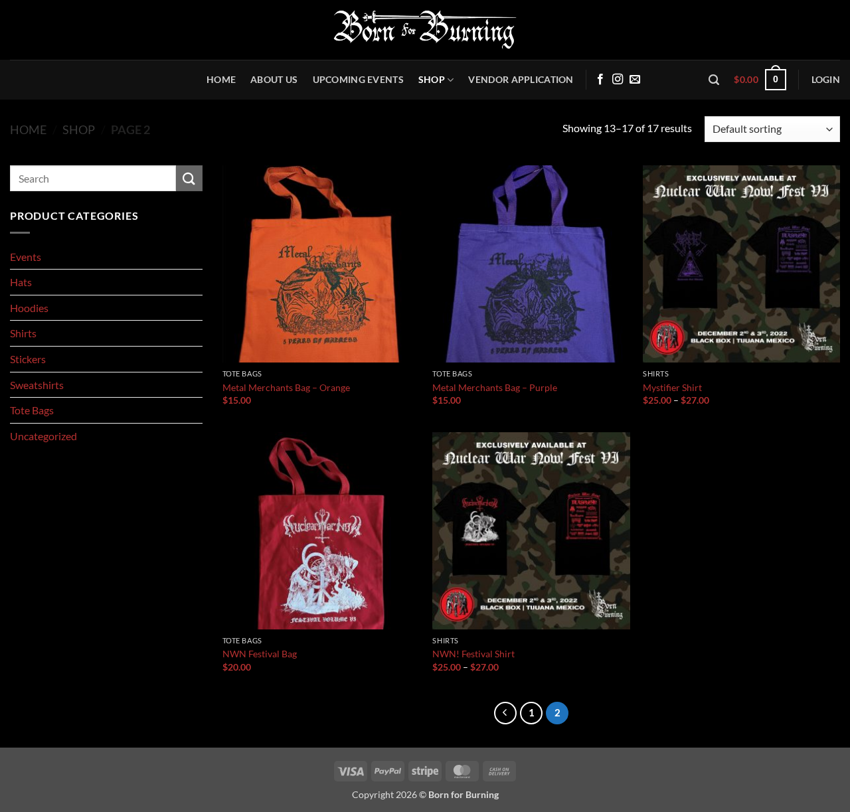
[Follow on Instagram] (617, 80)
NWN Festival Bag (259, 653)
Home (221, 79)
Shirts (23, 333)
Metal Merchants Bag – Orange (286, 387)
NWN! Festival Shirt (473, 653)
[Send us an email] (635, 80)
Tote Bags (32, 410)
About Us (274, 79)
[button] (714, 80)
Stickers (28, 359)
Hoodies (29, 307)
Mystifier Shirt (672, 387)
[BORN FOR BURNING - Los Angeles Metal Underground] (425, 30)
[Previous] (505, 713)
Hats (21, 282)
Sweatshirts (37, 384)
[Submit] (189, 178)
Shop (431, 79)
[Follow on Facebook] (600, 80)
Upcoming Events (358, 79)
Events (25, 256)
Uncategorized (43, 436)
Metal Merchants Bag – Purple (494, 387)
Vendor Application (520, 79)
